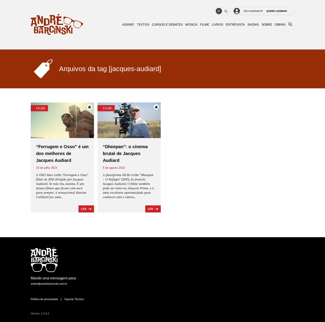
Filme (204, 24)
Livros (217, 24)
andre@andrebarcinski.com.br (49, 283)
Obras (280, 24)
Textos (143, 24)
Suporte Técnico (74, 299)
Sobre (267, 24)
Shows (253, 24)
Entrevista (235, 24)
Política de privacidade (44, 299)
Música (191, 24)
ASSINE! (128, 24)
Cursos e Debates (167, 24)
